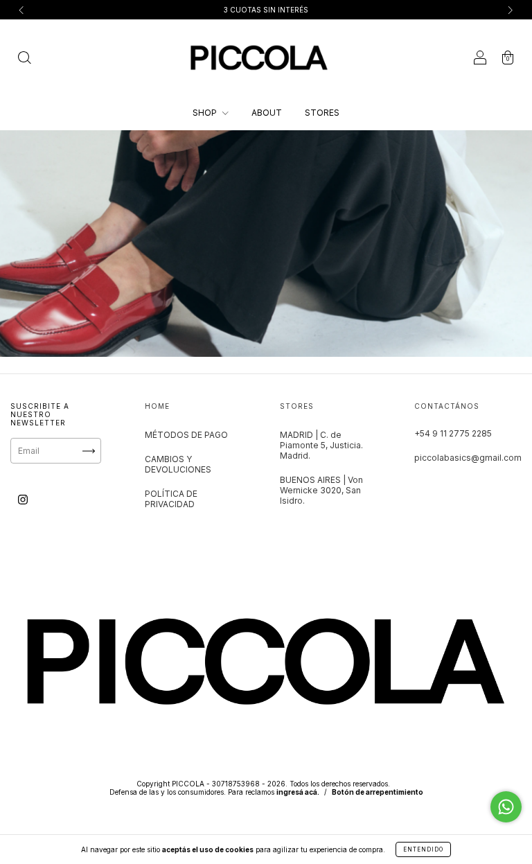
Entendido (423, 849)
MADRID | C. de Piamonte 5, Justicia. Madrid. (321, 445)
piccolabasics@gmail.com (468, 457)
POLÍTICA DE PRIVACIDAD (171, 498)
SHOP (206, 112)
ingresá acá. (297, 792)
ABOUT (266, 112)
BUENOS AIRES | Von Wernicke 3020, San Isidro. (321, 490)
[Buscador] (24, 59)
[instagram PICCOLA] (22, 500)
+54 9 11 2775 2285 (453, 433)
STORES (322, 112)
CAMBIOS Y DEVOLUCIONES (178, 464)
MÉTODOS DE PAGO (186, 435)
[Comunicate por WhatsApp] (506, 806)
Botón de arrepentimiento (377, 792)
